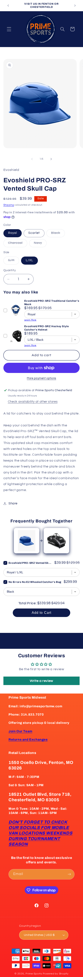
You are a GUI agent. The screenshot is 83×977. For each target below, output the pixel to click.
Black (58, 234)
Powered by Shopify (56, 974)
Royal (12, 232)
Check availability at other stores (32, 401)
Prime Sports (34, 974)
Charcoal (17, 244)
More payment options (41, 378)
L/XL (29, 260)
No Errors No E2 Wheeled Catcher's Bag (35, 582)
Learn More (30, 320)
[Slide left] (32, 159)
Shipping (8, 205)
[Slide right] (51, 159)
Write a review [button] (41, 681)
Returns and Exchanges (28, 739)
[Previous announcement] (8, 5)
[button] (9, 29)
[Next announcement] (75, 5)
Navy (40, 244)
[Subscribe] (69, 874)
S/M (13, 261)
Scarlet (34, 232)
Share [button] (13, 503)
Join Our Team (20, 731)
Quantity (9, 270)
